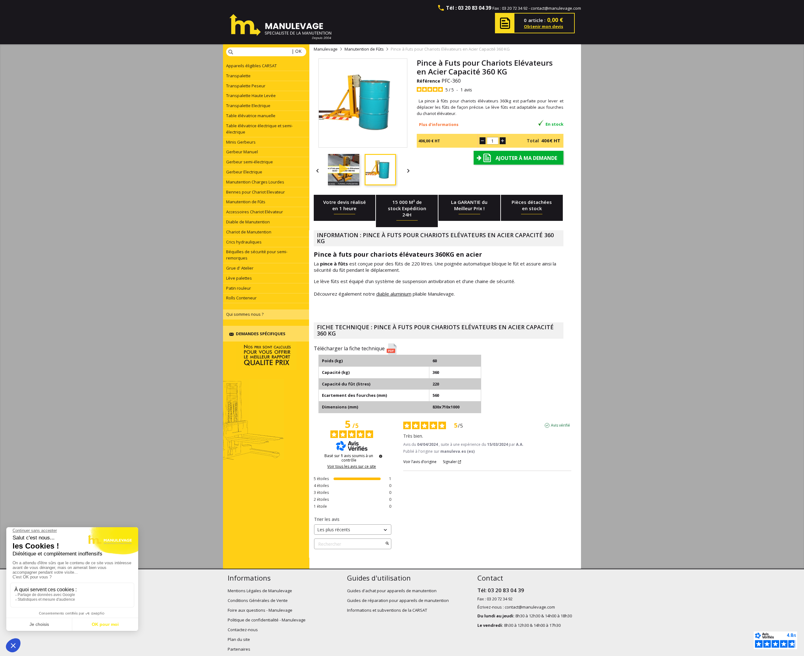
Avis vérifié (560, 425)
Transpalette (238, 76)
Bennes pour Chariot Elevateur (255, 192)
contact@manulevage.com (556, 8)
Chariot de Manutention (248, 232)
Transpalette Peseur (245, 86)
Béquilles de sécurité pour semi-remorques (256, 255)
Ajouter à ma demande (526, 158)
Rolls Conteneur (241, 298)
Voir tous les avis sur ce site (351, 466)
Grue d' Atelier (239, 268)
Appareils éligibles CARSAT (251, 65)
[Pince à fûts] (346, 170)
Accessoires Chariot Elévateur (254, 212)
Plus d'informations (439, 124)
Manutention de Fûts (245, 202)
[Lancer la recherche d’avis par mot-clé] (387, 543)
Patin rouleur (238, 288)
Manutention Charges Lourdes (255, 182)
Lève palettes (239, 278)
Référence (428, 81)
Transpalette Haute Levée (251, 95)
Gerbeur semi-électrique (249, 162)
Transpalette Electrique (248, 105)
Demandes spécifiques (260, 333)
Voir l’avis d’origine (420, 462)
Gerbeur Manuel (242, 152)
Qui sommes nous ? (244, 314)
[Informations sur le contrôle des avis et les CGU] (380, 456)
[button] (441, 349)
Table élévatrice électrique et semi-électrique (259, 129)
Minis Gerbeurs (241, 142)
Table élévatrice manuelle (250, 115)
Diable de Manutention (248, 222)
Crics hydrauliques (244, 242)
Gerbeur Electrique (244, 172)
